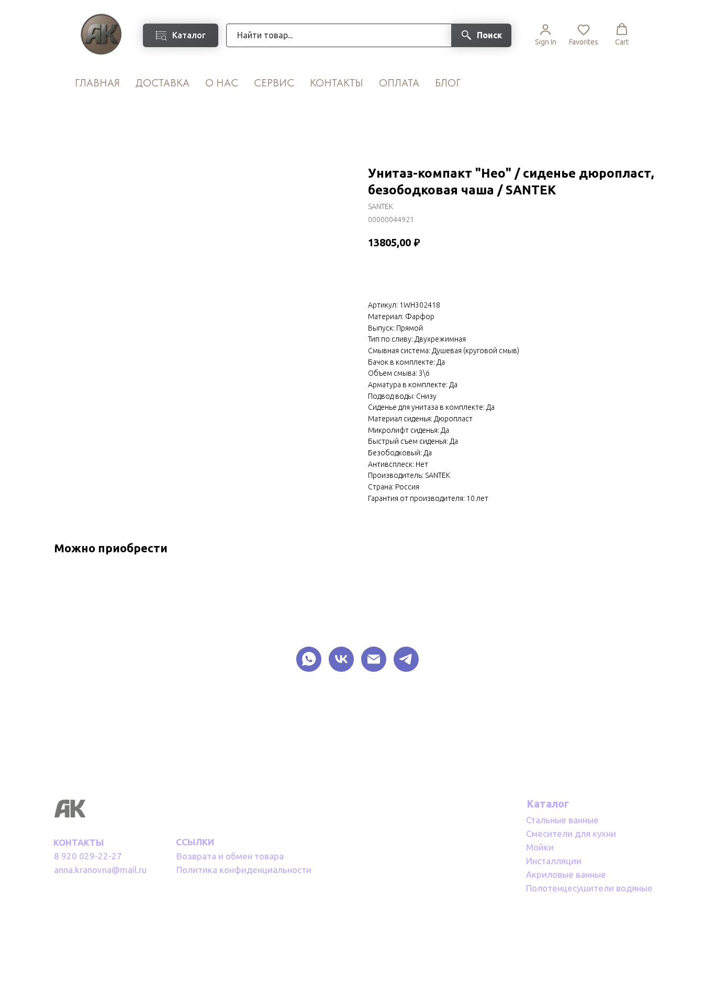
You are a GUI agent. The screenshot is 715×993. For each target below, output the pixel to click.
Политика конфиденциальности (243, 870)
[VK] (341, 659)
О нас (221, 83)
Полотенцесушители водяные (589, 888)
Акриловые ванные (566, 874)
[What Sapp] (308, 659)
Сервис (274, 83)
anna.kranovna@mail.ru (100, 870)
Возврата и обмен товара (230, 856)
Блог (448, 83)
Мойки (540, 847)
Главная (97, 83)
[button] (545, 34)
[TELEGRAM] (406, 659)
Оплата (399, 83)
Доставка (162, 83)
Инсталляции (554, 861)
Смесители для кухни (571, 833)
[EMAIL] (373, 659)
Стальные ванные (562, 820)
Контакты (336, 83)
